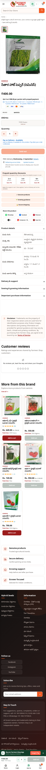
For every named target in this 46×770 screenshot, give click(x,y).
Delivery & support (9, 281)
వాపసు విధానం (29, 627)
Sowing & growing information (15, 288)
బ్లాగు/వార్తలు (28, 645)
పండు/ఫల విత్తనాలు (8, 606)
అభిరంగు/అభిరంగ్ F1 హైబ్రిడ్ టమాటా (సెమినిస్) (33, 421)
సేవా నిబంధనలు (29, 613)
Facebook (12, 662)
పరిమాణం (4, 117)
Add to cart (12, 438)
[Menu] (3, 4)
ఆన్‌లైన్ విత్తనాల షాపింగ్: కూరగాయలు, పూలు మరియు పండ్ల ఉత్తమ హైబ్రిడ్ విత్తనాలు (23, 20)
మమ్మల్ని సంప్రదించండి (31, 640)
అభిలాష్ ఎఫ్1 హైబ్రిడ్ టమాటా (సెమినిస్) (9, 421)
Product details (8, 228)
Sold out (36, 760)
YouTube (12, 672)
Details (36, 159)
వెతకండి (4, 738)
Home (3, 17)
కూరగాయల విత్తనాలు (8, 602)
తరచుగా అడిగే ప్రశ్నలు (31, 649)
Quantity (5, 128)
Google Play (35, 753)
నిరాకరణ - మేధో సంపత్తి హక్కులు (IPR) (32, 603)
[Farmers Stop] (19, 4)
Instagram (12, 667)
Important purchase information (16, 295)
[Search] (42, 10)
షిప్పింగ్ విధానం (29, 636)
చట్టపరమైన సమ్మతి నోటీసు (33, 609)
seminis (4, 81)
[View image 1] (4, 29)
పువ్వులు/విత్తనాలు (7, 611)
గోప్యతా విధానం (29, 622)
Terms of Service (24, 335)
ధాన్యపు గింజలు (6, 615)
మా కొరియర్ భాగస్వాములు (10, 744)
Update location (28, 162)
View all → (4, 392)
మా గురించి (27, 631)
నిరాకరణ (27, 618)
